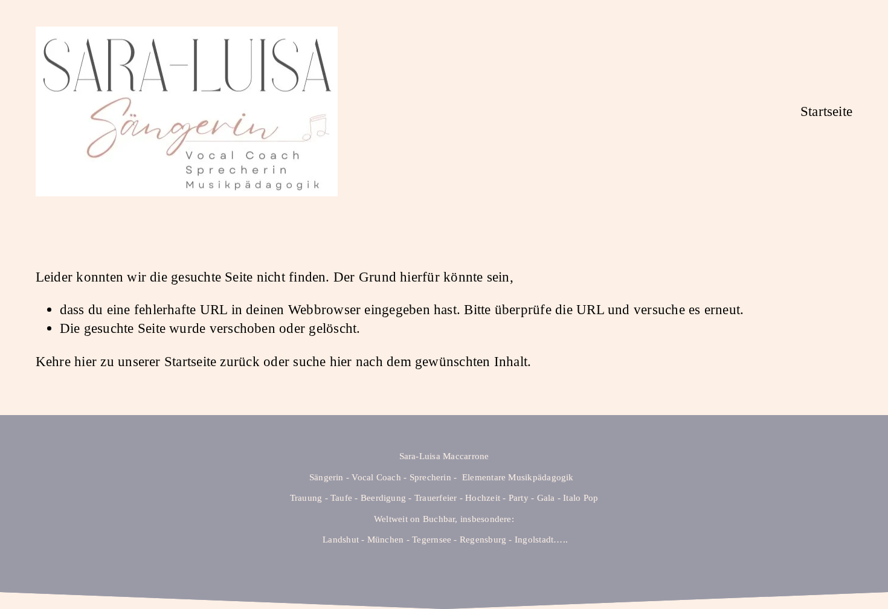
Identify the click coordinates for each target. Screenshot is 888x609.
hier (85, 361)
